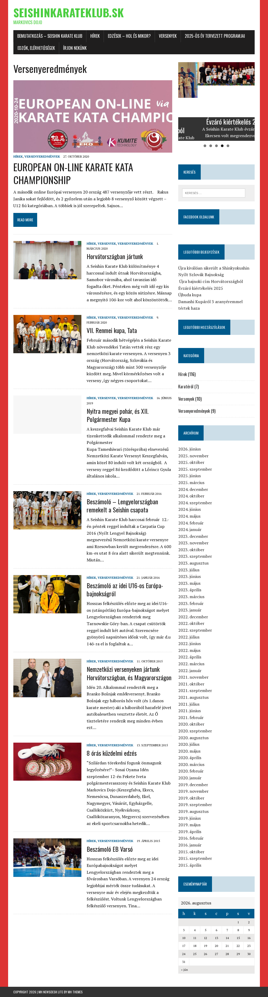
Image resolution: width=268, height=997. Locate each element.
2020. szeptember (195, 731)
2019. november (193, 791)
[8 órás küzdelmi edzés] (47, 777)
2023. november (193, 543)
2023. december (193, 536)
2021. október (191, 684)
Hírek (95, 36)
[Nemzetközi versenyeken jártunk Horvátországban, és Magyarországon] (47, 693)
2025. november (193, 456)
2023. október (191, 550)
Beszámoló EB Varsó (110, 849)
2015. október (191, 852)
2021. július (188, 704)
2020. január (190, 778)
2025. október (191, 462)
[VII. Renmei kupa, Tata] (47, 349)
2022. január (190, 670)
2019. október (191, 798)
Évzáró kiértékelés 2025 (200, 288)
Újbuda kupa (189, 295)
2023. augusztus (193, 563)
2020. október (191, 724)
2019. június (189, 818)
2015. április (189, 865)
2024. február (191, 523)
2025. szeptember (195, 469)
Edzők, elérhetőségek (36, 48)
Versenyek (168, 36)
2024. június (189, 509)
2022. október (191, 623)
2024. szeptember (195, 503)
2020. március (191, 764)
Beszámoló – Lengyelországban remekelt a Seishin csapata (122, 505)
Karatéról (185, 386)
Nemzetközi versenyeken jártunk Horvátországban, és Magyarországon (129, 673)
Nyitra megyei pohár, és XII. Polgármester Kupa (117, 415)
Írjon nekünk (75, 48)
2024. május (189, 516)
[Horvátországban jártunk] (47, 275)
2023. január (190, 610)
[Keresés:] (213, 192)
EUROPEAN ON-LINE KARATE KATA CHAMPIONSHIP (73, 173)
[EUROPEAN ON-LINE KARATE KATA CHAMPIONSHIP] (92, 149)
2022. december (193, 617)
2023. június (189, 576)
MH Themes (75, 992)
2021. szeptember (195, 690)
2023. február (191, 603)
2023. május (189, 583)
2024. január (190, 529)
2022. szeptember (195, 630)
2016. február (191, 838)
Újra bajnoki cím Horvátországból (210, 281)
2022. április (189, 657)
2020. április (189, 757)
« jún (184, 970)
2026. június (189, 449)
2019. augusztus (193, 811)
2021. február (191, 717)
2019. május (189, 825)
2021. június (189, 711)
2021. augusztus (193, 697)
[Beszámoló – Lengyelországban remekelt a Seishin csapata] (47, 526)
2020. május (189, 751)
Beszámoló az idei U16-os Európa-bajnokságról (125, 589)
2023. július (188, 570)
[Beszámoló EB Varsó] (47, 873)
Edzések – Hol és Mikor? (129, 36)
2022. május (189, 650)
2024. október (191, 496)
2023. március (191, 596)
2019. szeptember (195, 804)
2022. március (191, 664)
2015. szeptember (195, 858)
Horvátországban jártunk (115, 256)
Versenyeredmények (42, 156)
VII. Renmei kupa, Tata (112, 330)
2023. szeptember (195, 556)
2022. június (189, 643)
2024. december (193, 489)
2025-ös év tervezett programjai (215, 36)
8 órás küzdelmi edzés (112, 753)
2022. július (188, 637)
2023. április (189, 590)
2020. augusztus (193, 738)
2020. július (188, 744)
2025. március (191, 482)
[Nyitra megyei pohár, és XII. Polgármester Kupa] (47, 430)
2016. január (190, 845)
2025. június (189, 476)
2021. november (193, 677)
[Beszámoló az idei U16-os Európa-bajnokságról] (47, 610)
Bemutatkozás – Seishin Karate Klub (49, 36)
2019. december (193, 784)
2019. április (189, 831)
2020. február (191, 771)
